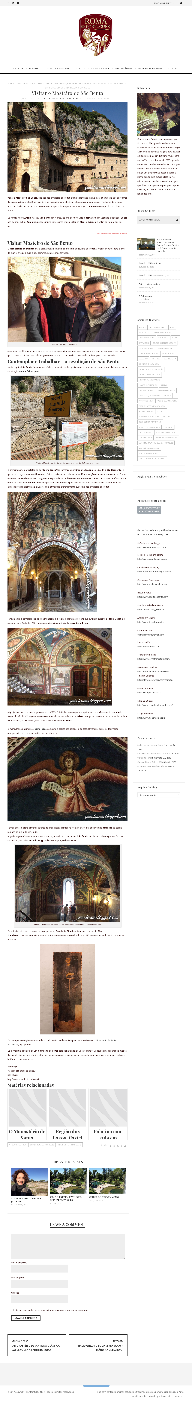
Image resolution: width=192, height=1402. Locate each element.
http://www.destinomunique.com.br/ (154, 571)
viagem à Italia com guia (149, 448)
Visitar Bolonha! (144, 757)
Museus (167, 396)
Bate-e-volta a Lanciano (149, 284)
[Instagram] (23, 3)
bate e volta (163, 338)
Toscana (166, 417)
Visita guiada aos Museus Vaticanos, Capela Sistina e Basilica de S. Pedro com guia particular (168, 245)
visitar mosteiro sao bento (69, 1145)
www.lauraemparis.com (148, 646)
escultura (143, 359)
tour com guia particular (150, 422)
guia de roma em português (42, 1145)
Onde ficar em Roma (150, 68)
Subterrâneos (123, 68)
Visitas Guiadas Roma (26, 68)
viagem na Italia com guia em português (156, 443)
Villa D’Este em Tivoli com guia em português (66, 1199)
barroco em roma (146, 338)
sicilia (159, 411)
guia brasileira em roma (149, 364)
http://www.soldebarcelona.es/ (152, 584)
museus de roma (146, 401)
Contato (173, 68)
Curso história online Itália (149, 753)
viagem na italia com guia (73, 87)
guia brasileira (170, 359)
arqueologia (144, 332)
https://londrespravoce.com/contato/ (155, 679)
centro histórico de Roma (164, 343)
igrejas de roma (146, 390)
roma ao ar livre (146, 411)
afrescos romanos (158, 327)
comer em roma (146, 348)
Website (15, 1292)
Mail (18, 1277)
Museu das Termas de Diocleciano (153, 766)
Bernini (175, 338)
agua (172, 327)
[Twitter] (14, 3)
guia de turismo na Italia (149, 375)
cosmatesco (40, 728)
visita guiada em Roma (148, 453)
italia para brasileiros (165, 390)
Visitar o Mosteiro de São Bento (67, 93)
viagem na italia (145, 438)
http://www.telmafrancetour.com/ (153, 658)
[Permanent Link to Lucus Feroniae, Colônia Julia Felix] (29, 1194)
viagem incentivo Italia (165, 432)
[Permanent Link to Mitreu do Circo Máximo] (107, 1193)
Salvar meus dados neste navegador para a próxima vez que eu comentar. (52, 1310)
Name (19, 1262)
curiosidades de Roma (148, 354)
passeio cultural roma (82, 83)
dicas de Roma (168, 354)
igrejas (163, 385)
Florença (156, 359)
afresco (142, 327)
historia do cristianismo (50, 83)
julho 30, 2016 (30, 98)
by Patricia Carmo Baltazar (61, 98)
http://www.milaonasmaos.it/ (151, 717)
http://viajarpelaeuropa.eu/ (150, 692)
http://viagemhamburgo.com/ (151, 547)
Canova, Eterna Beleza (147, 762)
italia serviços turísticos (149, 396)
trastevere (168, 427)
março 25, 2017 (96, 1201)
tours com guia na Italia (149, 427)
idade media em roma (148, 385)
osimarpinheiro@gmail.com (150, 634)
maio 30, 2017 (56, 1204)
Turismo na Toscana (57, 68)
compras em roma (164, 348)
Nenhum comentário (96, 98)
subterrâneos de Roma (149, 417)
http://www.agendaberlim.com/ (152, 559)
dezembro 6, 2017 (19, 1205)
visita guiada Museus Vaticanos (152, 459)
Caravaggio (144, 343)
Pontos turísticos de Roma (92, 68)
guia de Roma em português (151, 369)
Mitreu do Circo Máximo (104, 1197)
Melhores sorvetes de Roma (150, 745)
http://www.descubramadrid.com (153, 622)
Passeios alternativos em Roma (152, 406)
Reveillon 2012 (145, 275)
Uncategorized (145, 432)
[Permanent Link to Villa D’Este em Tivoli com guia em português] (68, 1193)
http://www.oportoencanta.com (152, 596)
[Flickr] (19, 3)
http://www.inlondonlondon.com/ (153, 671)
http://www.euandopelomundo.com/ (155, 705)
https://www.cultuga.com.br (150, 609)
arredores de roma (20, 83)
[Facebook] (10, 3)
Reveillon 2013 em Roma (150, 263)
